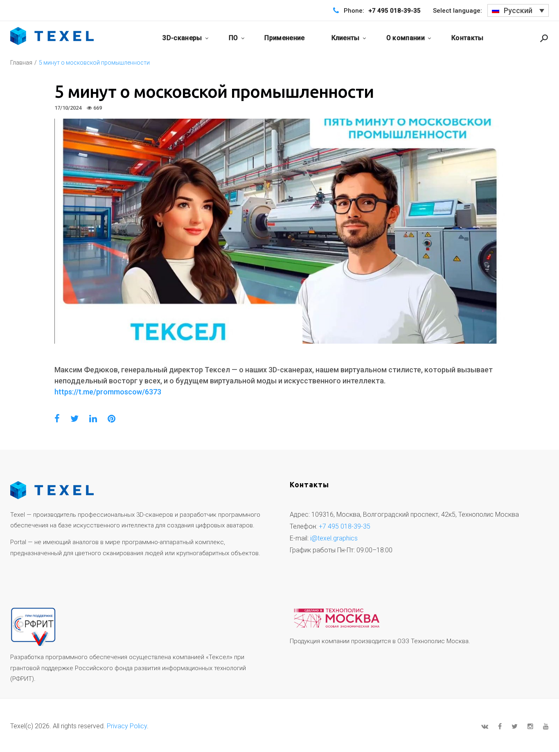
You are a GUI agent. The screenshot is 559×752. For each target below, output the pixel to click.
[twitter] (515, 726)
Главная (21, 62)
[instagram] (530, 726)
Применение (284, 38)
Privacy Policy (127, 726)
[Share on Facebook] (57, 419)
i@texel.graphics (334, 538)
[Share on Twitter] (74, 419)
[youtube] (546, 726)
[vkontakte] (484, 726)
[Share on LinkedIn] (93, 419)
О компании (405, 38)
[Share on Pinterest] (111, 419)
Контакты (467, 38)
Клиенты (345, 38)
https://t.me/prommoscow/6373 (107, 391)
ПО (233, 38)
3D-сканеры (182, 38)
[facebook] (500, 726)
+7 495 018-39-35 (394, 10)
